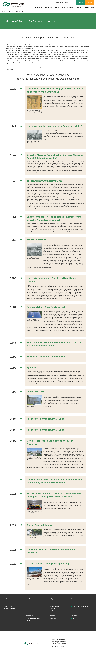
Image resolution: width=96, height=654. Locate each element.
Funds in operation (67, 7)
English (4, 11)
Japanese (66, 2)
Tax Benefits (52, 608)
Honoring (57, 7)
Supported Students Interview (79, 604)
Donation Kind (29, 615)
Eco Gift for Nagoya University (33, 623)
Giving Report (89, 7)
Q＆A (74, 618)
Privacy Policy (51, 635)
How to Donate (29, 599)
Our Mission (56, 2)
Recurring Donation (31, 604)
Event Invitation (53, 604)
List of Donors (53, 610)
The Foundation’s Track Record (80, 601)
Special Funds (30, 620)
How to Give (48, 7)
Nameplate (52, 601)
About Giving (38, 7)
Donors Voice (79, 7)
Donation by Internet (31, 601)
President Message (8, 601)
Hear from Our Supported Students (80, 606)
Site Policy (44, 635)
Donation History (8, 606)
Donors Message (54, 618)
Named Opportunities (54, 606)
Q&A (61, 2)
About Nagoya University (9, 608)
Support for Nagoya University (33, 618)
